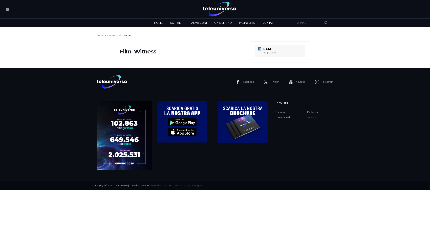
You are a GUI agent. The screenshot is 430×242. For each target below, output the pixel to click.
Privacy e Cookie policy (192, 185)
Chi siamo (280, 112)
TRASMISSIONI (197, 22)
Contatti (311, 117)
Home (100, 35)
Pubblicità (312, 112)
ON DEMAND (223, 22)
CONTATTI (269, 22)
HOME (158, 22)
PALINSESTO (247, 22)
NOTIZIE (175, 22)
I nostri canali (282, 117)
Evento (111, 35)
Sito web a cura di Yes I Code (165, 185)
